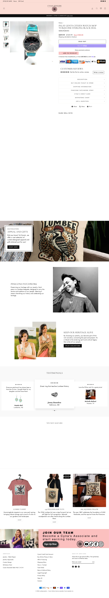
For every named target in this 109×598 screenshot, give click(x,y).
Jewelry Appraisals (8, 559)
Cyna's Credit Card (82, 94)
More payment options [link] (82, 50)
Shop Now (13, 247)
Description (82, 79)
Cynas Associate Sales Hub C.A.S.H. (13, 567)
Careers (40, 581)
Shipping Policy (42, 562)
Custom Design (7, 562)
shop (89, 518)
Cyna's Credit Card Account (45, 554)
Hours (15, 1)
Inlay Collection (72, 346)
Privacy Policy (41, 575)
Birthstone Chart (82, 98)
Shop (19, 520)
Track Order (41, 567)
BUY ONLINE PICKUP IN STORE (82, 83)
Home (60, 23)
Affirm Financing (42, 559)
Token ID (40, 578)
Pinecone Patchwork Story (82, 90)
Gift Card (21, 1)
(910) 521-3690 (7, 1)
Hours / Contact (42, 565)
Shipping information (82, 87)
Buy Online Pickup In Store (45, 557)
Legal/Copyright (42, 573)
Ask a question (82, 101)
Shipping (61, 37)
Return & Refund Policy (44, 570)
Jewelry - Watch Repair (9, 557)
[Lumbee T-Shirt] (19, 490)
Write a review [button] (98, 72)
